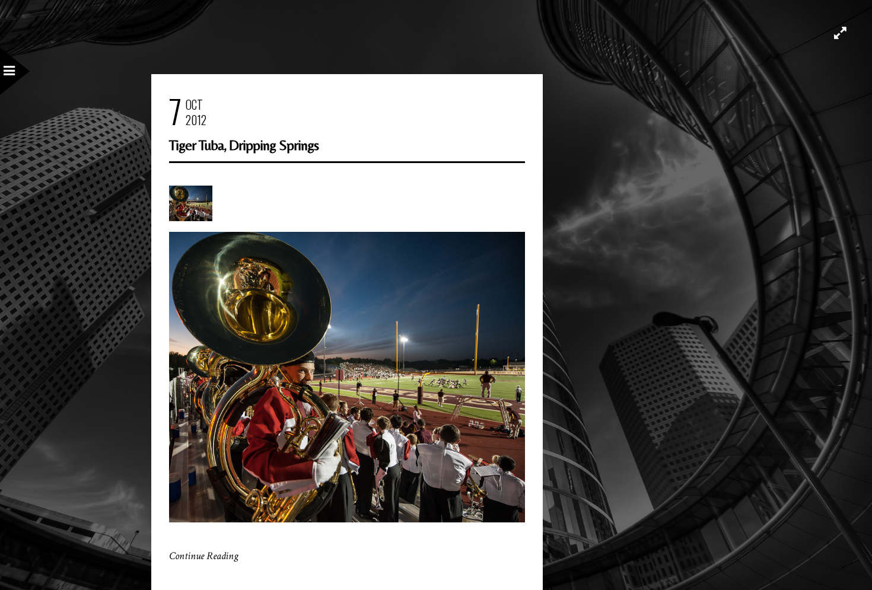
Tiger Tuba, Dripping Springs (244, 145)
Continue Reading (203, 556)
